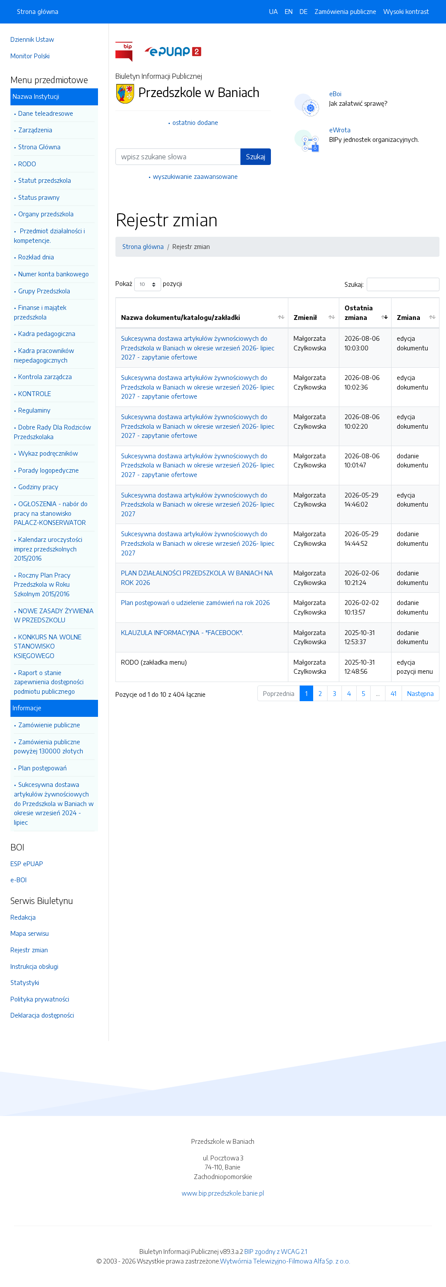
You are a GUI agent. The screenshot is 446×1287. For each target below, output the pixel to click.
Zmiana (408, 317)
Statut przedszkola (44, 180)
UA (273, 11)
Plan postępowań (42, 768)
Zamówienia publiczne (345, 11)
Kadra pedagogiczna (46, 333)
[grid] (277, 489)
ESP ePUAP (26, 863)
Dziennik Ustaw (32, 39)
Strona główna (37, 11)
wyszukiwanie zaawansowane (195, 176)
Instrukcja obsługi (34, 966)
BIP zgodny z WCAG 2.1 (275, 1251)
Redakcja (23, 917)
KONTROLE (34, 393)
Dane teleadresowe (45, 113)
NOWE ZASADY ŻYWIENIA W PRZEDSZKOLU (54, 615)
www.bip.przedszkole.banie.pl (223, 1193)
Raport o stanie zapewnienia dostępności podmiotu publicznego (49, 682)
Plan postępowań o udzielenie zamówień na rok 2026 (195, 602)
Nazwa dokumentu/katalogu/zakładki (180, 317)
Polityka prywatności (39, 999)
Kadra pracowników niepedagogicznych (44, 355)
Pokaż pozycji (148, 283)
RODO (27, 164)
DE (303, 11)
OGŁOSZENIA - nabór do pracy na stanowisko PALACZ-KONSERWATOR (51, 513)
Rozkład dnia (36, 257)
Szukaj (255, 156)
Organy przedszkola (46, 214)
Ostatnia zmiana (359, 312)
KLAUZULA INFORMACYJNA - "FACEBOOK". (182, 632)
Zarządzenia (35, 130)
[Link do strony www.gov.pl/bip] (129, 51)
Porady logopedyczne (48, 470)
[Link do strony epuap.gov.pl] (173, 51)
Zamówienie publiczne (49, 725)
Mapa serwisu (29, 933)
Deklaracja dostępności (42, 1015)
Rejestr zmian (29, 950)
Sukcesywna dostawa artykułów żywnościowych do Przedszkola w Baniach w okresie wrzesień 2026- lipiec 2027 (197, 504)
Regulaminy (34, 410)
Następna (420, 693)
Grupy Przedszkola (44, 291)
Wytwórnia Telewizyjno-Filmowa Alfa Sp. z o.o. (285, 1261)
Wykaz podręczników (48, 453)
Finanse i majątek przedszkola (40, 312)
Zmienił (305, 317)
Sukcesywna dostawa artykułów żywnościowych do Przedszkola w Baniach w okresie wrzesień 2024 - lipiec (54, 803)
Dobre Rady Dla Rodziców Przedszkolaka (52, 431)
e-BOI (18, 880)
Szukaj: (354, 284)
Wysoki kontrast (406, 11)
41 (393, 693)
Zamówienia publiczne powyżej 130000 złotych (48, 746)
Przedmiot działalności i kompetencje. (49, 235)
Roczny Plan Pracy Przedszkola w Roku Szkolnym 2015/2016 (42, 584)
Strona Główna (39, 147)
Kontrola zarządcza (45, 376)
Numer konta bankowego (53, 274)
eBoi (335, 93)
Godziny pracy (38, 487)
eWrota (340, 130)
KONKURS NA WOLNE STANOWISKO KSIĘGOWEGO (47, 646)
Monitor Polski (30, 56)
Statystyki (24, 982)
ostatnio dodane (195, 122)
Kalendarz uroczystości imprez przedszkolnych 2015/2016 (48, 548)
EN (289, 11)
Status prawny (39, 197)
